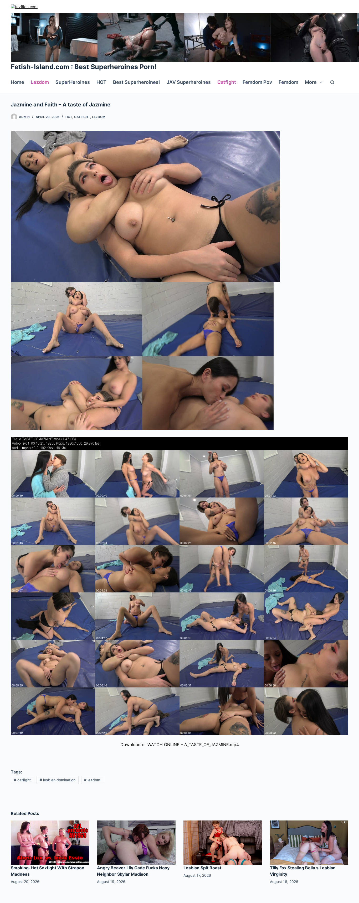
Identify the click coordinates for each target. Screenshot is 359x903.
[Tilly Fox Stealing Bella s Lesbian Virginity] (309, 842)
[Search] (332, 82)
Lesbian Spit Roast (202, 867)
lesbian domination (57, 780)
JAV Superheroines (189, 82)
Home (17, 82)
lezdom (92, 780)
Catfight (226, 82)
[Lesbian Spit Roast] (222, 842)
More (311, 82)
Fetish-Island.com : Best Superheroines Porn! (84, 67)
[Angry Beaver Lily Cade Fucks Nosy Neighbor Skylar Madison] (136, 842)
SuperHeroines (72, 82)
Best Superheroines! (136, 82)
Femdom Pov (257, 82)
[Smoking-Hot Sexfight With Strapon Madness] (50, 842)
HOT (101, 82)
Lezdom (40, 82)
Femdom (288, 82)
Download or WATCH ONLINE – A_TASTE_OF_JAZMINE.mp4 (179, 744)
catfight (22, 780)
